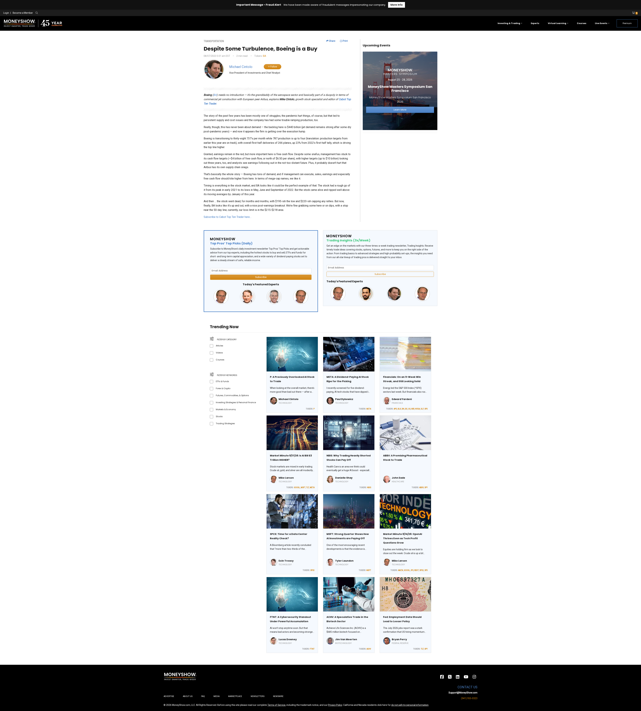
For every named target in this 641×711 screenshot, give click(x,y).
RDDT (416, 570)
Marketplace (235, 696)
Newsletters (257, 696)
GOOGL (297, 487)
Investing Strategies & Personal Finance (236, 402)
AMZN (400, 570)
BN (403, 409)
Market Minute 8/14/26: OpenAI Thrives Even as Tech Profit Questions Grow (402, 538)
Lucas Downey (288, 639)
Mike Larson (286, 477)
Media (216, 696)
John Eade (398, 477)
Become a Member (23, 13)
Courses (581, 23)
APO (395, 409)
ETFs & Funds (222, 381)
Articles (219, 345)
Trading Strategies (225, 423)
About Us (187, 696)
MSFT (303, 487)
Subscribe (261, 277)
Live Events (601, 23)
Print (345, 41)
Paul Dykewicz (344, 399)
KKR (412, 409)
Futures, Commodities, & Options (232, 395)
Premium (627, 23)
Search (72, 13)
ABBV (421, 487)
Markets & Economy (226, 409)
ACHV (369, 649)
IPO (412, 570)
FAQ (203, 696)
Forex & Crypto (223, 388)
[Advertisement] (400, 159)
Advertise (169, 696)
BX (406, 409)
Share (332, 41)
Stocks (219, 416)
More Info (396, 5)
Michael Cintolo (288, 399)
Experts (535, 23)
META (368, 409)
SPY (426, 487)
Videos (219, 352)
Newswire (278, 696)
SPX (426, 409)
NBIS (369, 487)
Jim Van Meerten (346, 639)
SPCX (312, 570)
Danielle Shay (344, 477)
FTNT (312, 649)
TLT (307, 487)
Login (6, 13)
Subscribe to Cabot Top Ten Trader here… (227, 217)
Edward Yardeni (402, 399)
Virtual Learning (557, 23)
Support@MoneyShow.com (463, 692)
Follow (273, 66)
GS (409, 409)
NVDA (417, 409)
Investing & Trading (509, 23)
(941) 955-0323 (469, 698)
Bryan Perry (399, 639)
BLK (399, 409)
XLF (422, 409)
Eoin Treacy (286, 560)
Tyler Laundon (344, 560)
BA (264, 56)
